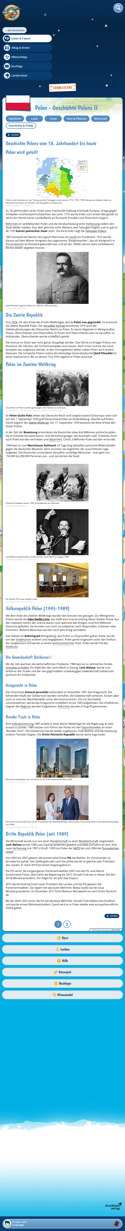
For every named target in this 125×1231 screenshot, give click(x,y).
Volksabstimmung (23, 724)
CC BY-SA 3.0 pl (31, 559)
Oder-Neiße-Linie (38, 619)
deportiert (55, 439)
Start (65, 938)
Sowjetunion (23, 639)
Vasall (72, 237)
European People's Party (18, 827)
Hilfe (65, 960)
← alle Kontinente (15, 30)
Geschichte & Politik (21, 125)
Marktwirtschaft (88, 841)
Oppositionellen (91, 727)
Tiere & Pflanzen (76, 118)
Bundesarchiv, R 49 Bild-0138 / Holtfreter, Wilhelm (28, 410)
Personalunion (15, 244)
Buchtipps (65, 983)
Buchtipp (17, 66)
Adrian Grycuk (14, 602)
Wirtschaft (100, 118)
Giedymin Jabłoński (16, 559)
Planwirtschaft (59, 841)
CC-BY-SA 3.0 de (55, 410)
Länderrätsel (19, 75)
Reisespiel (65, 972)
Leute (53, 118)
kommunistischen (63, 643)
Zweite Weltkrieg (39, 422)
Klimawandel (65, 995)
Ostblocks (12, 646)
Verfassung (93, 224)
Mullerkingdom (14, 205)
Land (34, 118)
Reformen (12, 224)
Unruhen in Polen (17, 667)
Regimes (26, 706)
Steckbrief (15, 118)
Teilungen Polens (95, 231)
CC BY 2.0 (33, 827)
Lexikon (64, 949)
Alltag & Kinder (20, 48)
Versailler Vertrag (54, 326)
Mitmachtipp (19, 57)
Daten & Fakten (21, 38)
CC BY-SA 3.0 (27, 205)
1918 (14, 322)
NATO (76, 848)
